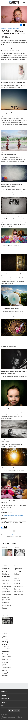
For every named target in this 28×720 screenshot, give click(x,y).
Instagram (3, 516)
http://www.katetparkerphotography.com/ (11, 515)
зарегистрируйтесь (22, 534)
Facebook (21, 515)
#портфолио (16, 28)
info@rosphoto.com (13, 718)
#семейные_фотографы (6, 28)
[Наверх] (26, 715)
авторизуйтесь (11, 534)
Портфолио (4, 565)
